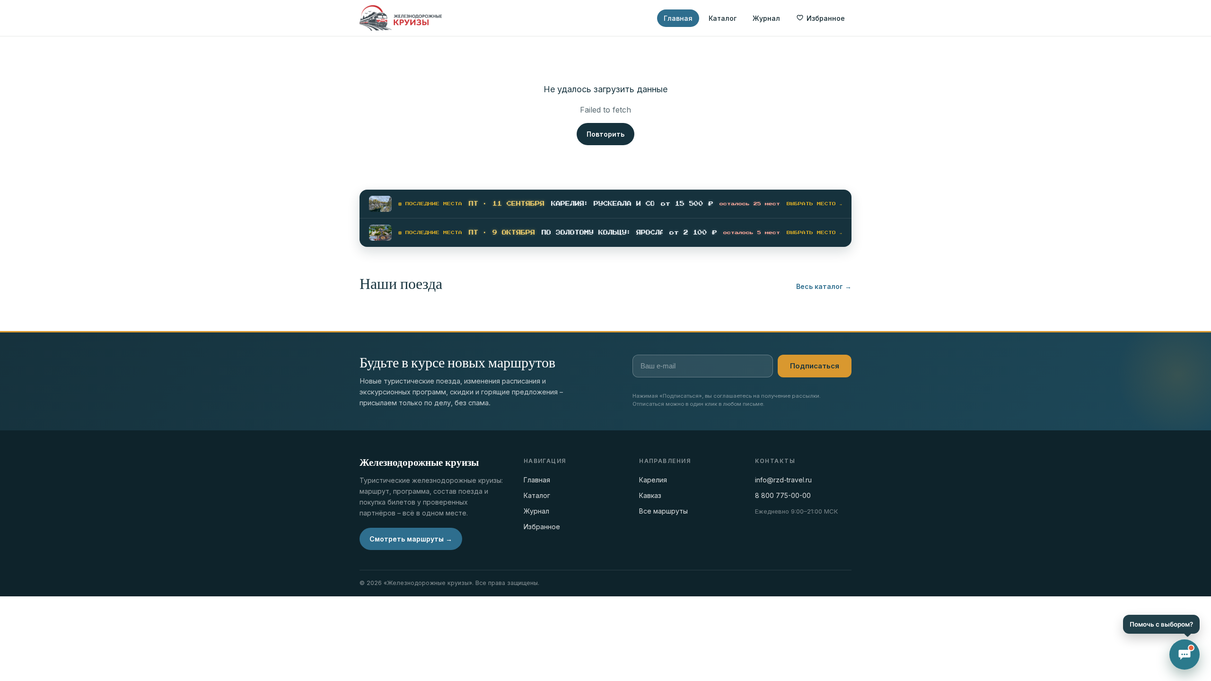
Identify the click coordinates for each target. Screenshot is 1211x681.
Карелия (653, 480)
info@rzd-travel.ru (783, 480)
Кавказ (650, 495)
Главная (678, 18)
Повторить (605, 134)
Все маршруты (663, 511)
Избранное (542, 527)
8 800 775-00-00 (783, 495)
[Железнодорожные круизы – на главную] (401, 18)
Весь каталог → (823, 286)
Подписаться (814, 365)
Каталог (723, 18)
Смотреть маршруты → (410, 539)
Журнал (766, 18)
